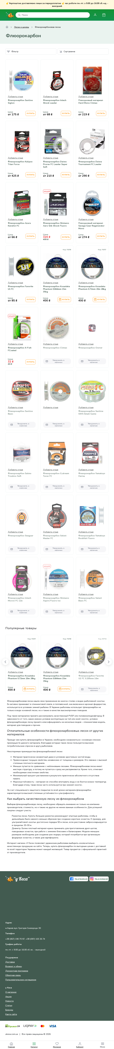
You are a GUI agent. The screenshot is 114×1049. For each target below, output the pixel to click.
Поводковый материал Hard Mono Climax (90, 101)
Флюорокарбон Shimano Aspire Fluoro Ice (56, 599)
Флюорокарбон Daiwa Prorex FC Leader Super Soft (55, 164)
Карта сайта (11, 1014)
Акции (8, 996)
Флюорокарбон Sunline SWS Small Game (90, 412)
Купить (30, 113)
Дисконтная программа (16, 970)
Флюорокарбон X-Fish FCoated (19, 349)
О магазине (10, 992)
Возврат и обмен (13, 966)
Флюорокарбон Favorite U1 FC (20, 287)
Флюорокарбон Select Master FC (54, 537)
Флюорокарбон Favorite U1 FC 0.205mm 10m (91, 677)
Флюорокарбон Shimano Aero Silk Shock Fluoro (56, 224)
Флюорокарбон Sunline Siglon (20, 101)
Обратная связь (13, 975)
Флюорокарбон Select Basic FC (90, 599)
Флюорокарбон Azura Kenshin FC (19, 224)
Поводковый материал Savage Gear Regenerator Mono (91, 226)
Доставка (10, 962)
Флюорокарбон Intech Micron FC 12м (19, 599)
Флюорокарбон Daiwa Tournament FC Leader (90, 163)
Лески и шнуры (21, 27)
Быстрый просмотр (21, 88)
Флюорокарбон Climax (55, 348)
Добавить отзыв (15, 96)
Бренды (9, 1009)
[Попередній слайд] (5, 662)
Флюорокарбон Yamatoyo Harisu (91, 474)
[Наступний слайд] (108, 662)
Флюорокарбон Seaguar (20, 535)
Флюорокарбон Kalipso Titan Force (20, 163)
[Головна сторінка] (7, 27)
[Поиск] (19, 15)
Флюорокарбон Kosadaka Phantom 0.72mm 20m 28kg (92, 287)
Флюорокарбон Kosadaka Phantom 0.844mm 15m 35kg (56, 289)
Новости (9, 1001)
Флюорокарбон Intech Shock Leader (54, 101)
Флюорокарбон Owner (90, 348)
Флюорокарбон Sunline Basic (20, 412)
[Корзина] (103, 15)
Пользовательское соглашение (20, 979)
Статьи (8, 1005)
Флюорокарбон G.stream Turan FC (56, 474)
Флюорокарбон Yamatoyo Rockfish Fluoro (91, 537)
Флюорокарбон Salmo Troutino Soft (19, 474)
